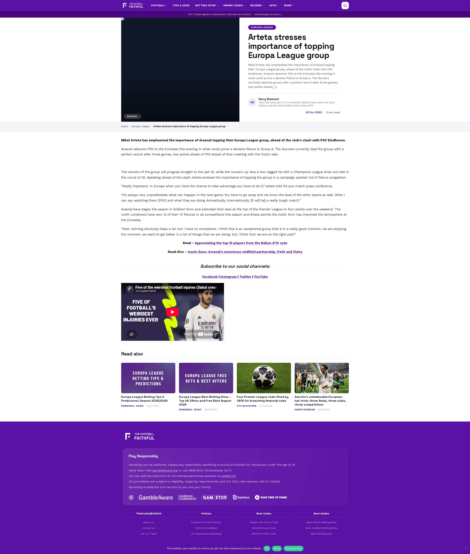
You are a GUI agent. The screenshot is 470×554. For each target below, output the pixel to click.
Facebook (210, 277)
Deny (277, 548)
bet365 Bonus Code (264, 528)
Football (158, 5)
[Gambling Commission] (187, 497)
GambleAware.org (165, 470)
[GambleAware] (156, 497)
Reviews (256, 5)
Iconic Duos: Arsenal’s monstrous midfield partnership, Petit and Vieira (245, 252)
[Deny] (465, 548)
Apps (273, 5)
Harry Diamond (268, 99)
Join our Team (148, 533)
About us (148, 522)
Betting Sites (205, 5)
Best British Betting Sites (321, 522)
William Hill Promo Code (264, 522)
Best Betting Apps (321, 533)
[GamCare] (241, 497)
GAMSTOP (229, 476)
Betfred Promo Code (264, 533)
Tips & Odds (181, 5)
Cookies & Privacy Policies (206, 522)
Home (124, 126)
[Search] (345, 5)
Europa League (262, 27)
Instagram (228, 277)
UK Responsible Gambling (206, 533)
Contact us (148, 528)
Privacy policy (293, 548)
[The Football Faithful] (132, 5)
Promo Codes (233, 5)
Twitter (245, 277)
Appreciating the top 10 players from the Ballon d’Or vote (241, 243)
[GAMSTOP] (214, 497)
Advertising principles (267, 14)
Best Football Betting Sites (321, 528)
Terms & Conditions (206, 528)
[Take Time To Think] (271, 497)
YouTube (261, 277)
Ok (267, 548)
